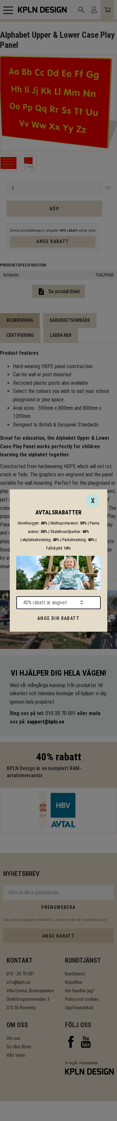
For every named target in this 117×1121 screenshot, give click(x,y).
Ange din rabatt (58, 618)
